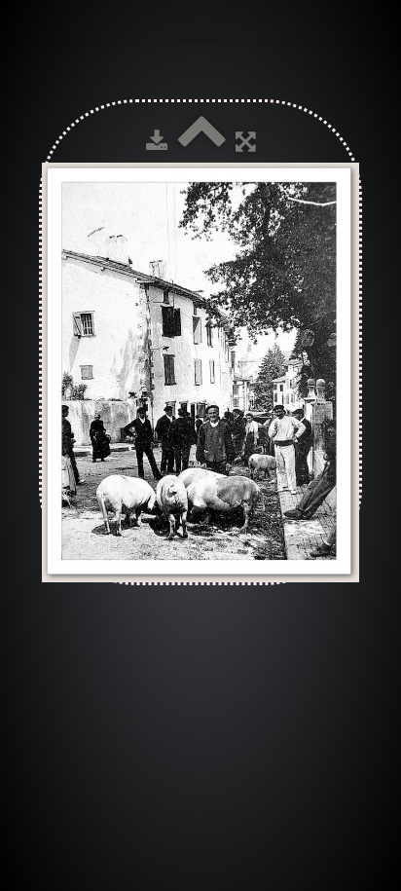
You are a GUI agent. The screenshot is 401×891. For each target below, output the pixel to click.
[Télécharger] (156, 141)
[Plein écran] (246, 141)
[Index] (201, 141)
